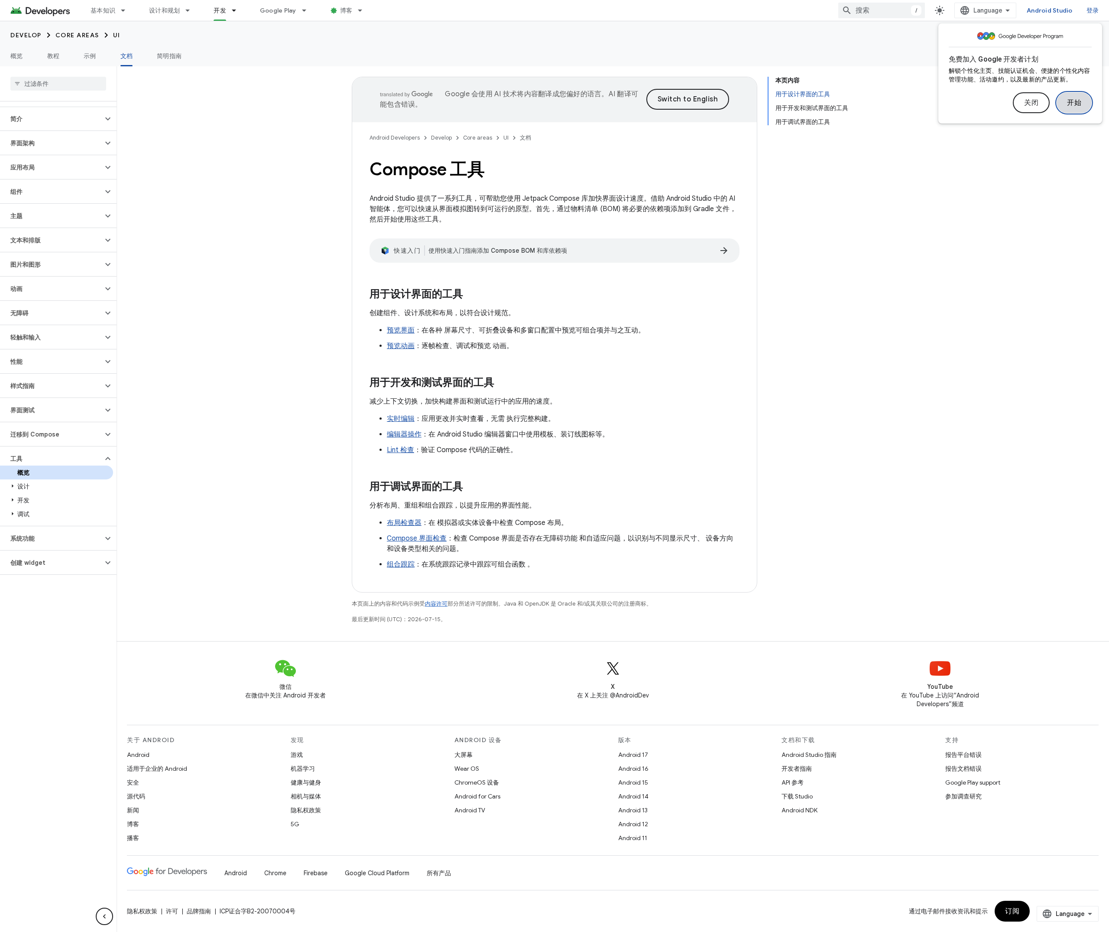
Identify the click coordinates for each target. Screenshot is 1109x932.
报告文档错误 (963, 768)
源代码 (136, 796)
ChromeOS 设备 (476, 782)
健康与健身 (306, 782)
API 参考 (792, 782)
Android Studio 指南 (809, 755)
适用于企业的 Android (157, 768)
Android (138, 755)
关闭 (1031, 102)
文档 (126, 56)
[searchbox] (58, 84)
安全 (133, 782)
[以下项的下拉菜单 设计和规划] (191, 10)
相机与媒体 (306, 796)
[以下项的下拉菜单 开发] (238, 10)
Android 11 (632, 838)
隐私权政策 (306, 810)
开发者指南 (796, 768)
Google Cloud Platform (377, 873)
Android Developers (395, 137)
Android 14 (633, 796)
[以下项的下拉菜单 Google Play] (308, 10)
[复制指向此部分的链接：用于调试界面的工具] (471, 487)
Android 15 (633, 782)
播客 (133, 838)
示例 (90, 56)
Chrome (275, 873)
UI (116, 35)
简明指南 (169, 56)
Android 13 (633, 810)
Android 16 (633, 768)
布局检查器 (404, 522)
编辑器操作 (404, 434)
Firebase (316, 873)
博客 (346, 10)
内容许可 (436, 603)
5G (295, 824)
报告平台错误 (963, 755)
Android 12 (633, 824)
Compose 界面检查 (417, 538)
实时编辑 (401, 418)
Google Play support (972, 782)
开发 (220, 10)
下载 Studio (797, 796)
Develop (26, 35)
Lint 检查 (400, 450)
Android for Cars (477, 796)
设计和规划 (164, 10)
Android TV (469, 810)
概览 (16, 56)
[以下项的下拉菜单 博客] (364, 10)
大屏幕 (463, 755)
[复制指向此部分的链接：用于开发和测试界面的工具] (503, 383)
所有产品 (439, 873)
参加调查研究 (963, 796)
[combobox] (881, 10)
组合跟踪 (401, 564)
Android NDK (799, 810)
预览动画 (401, 346)
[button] (51, 119)
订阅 (1012, 911)
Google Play (278, 10)
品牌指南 (199, 911)
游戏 (297, 755)
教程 (53, 56)
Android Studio (1050, 10)
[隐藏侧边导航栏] (104, 916)
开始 (1074, 102)
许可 (172, 911)
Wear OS (466, 768)
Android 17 (633, 755)
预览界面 (401, 330)
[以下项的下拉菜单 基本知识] (127, 10)
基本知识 (103, 10)
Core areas (77, 35)
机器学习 (303, 768)
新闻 (133, 810)
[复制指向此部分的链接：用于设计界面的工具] (471, 295)
